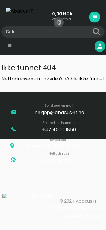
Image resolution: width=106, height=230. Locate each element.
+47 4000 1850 (59, 129)
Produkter (25, 46)
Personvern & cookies (72, 207)
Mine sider (76, 46)
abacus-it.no (59, 160)
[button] (58, 22)
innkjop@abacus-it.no (59, 112)
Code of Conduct (83, 216)
